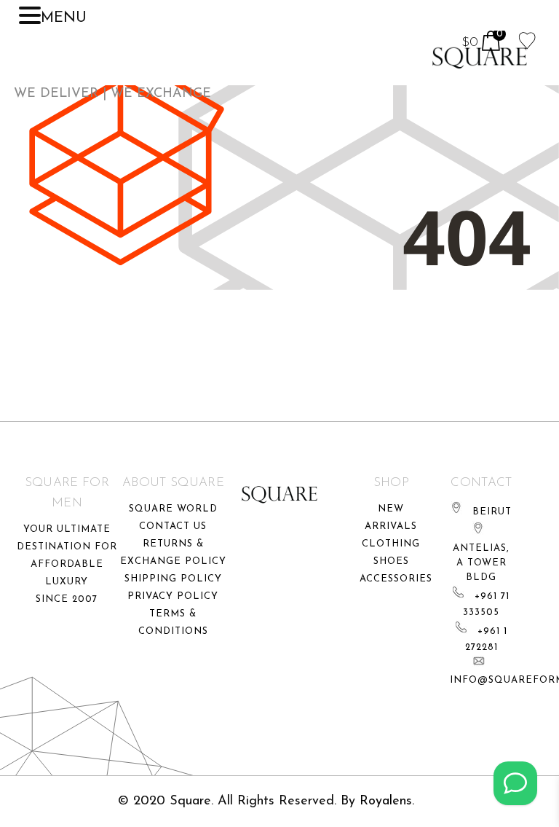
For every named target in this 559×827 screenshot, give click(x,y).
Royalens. (387, 801)
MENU (64, 18)
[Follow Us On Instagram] (515, 783)
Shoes (391, 561)
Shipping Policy (173, 579)
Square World (173, 509)
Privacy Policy (172, 596)
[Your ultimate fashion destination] (479, 58)
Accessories (396, 579)
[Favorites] (527, 39)
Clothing (391, 544)
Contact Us (173, 526)
